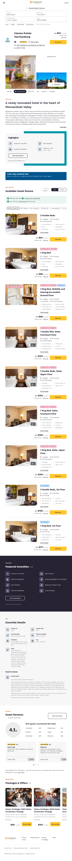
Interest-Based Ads (35, 848)
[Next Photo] (34, 224)
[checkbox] (13, 208)
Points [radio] (62, 189)
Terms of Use (7, 848)
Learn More (21, 772)
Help (54, 837)
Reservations (35, 837)
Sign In (67, 2)
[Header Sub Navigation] (4, 3)
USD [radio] (54, 189)
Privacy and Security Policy (20, 848)
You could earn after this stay (22, 201)
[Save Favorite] (15, 42)
